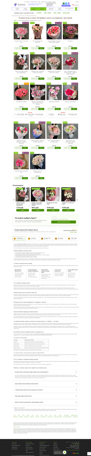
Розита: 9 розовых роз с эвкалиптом (38, 41)
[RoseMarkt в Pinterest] (72, 442)
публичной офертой (64, 219)
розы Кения (37, 416)
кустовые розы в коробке (58, 416)
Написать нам (55, 445)
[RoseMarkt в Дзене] (76, 442)
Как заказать (50, 1)
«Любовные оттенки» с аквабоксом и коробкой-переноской (21, 142)
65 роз (46, 415)
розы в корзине (49, 416)
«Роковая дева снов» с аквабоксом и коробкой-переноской (70, 142)
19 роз (19, 415)
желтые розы (32, 416)
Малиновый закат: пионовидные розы (21, 171)
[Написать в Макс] (68, 3)
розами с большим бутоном (58, 307)
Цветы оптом (28, 445)
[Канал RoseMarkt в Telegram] (78, 442)
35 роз (33, 415)
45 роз (37, 415)
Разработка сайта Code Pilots (30, 455)
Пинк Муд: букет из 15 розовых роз (21, 41)
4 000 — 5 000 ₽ (57, 12)
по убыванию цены (33, 20)
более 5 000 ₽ (66, 12)
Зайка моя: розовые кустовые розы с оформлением (21, 72)
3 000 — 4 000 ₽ (47, 12)
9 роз (14, 415)
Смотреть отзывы (73, 232)
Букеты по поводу (42, 9)
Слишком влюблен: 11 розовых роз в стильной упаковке (54, 41)
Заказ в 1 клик (18, 48)
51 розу (42, 307)
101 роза (60, 415)
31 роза (28, 415)
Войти (78, 1)
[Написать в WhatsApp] (64, 3)
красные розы (15, 416)
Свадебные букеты (14, 447)
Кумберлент (70, 41)
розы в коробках (43, 416)
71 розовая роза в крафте (21, 101)
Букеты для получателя (51, 9)
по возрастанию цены (25, 20)
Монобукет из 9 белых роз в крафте (68, 203)
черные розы (26, 416)
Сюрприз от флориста (42, 447)
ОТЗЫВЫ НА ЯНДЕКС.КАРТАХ (29, 452)
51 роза (55, 415)
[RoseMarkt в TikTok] (74, 442)
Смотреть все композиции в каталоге (73, 450)
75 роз (50, 415)
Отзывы (39, 1)
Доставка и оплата (34, 1)
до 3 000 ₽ (39, 12)
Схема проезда (55, 447)
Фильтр (15, 20)
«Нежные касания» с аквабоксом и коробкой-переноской (37, 141)
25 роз (23, 415)
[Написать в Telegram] (66, 3)
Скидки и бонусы (44, 1)
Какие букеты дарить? (29, 447)
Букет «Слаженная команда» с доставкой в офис (54, 141)
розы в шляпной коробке (67, 416)
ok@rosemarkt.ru (49, 6)
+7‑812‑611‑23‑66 (49, 4)
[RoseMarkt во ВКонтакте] (67, 442)
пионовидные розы (74, 415)
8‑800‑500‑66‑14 (49, 5)
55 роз (41, 415)
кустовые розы (66, 415)
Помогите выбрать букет (63, 222)
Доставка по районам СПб (69, 9)
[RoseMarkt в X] (70, 442)
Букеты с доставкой (25, 9)
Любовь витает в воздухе (54, 101)
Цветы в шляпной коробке (16, 445)
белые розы (21, 416)
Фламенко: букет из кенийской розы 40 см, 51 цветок (54, 72)
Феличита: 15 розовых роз (70, 101)
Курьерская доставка (42, 450)
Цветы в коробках (60, 9)
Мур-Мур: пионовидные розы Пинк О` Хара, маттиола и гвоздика (38, 103)
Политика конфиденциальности (44, 455)
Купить (24, 48)
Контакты (54, 1)
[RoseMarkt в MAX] (68, 442)
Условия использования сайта (44, 445)
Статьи (27, 450)
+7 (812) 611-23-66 (75, 443)
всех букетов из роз (48, 364)
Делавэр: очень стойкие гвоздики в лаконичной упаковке (37, 204)
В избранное (76, 5)
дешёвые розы (75, 416)
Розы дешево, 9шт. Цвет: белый (52, 203)
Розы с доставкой (34, 9)
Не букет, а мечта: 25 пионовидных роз (37, 171)
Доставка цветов (17, 9)
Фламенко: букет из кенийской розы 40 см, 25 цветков (37, 72)
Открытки (41, 452)
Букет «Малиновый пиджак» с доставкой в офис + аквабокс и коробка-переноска (70, 73)
